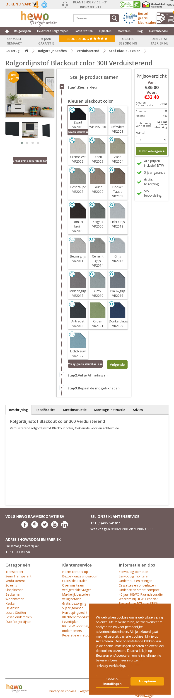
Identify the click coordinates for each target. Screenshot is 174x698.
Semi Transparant (18, 576)
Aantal (140, 132)
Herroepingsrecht (74, 612)
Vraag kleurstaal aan (85, 364)
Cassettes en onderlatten (137, 585)
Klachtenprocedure (76, 617)
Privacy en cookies (62, 691)
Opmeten (105, 31)
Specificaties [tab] (45, 410)
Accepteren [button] (147, 681)
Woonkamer (14, 599)
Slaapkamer (14, 590)
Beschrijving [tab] (18, 410)
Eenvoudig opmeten (133, 571)
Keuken (10, 603)
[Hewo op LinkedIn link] (64, 527)
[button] (165, 605)
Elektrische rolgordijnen (52, 31)
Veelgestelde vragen (77, 590)
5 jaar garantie (72, 608)
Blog (140, 31)
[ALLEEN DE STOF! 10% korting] (30, 93)
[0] (168, 18)
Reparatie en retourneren (80, 635)
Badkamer (13, 594)
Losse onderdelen (18, 617)
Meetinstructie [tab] (75, 410)
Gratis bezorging (74, 603)
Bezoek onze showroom (80, 576)
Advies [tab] (138, 410)
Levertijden (70, 621)
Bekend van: (18, 4)
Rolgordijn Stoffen (52, 51)
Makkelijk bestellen (76, 594)
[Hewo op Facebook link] (24, 527)
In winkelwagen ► (152, 151)
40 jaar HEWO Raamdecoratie (141, 594)
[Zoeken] (114, 18)
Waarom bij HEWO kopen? (138, 599)
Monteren (124, 31)
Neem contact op (75, 571)
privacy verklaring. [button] (111, 666)
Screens (11, 585)
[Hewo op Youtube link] (54, 527)
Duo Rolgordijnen (18, 621)
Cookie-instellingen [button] (112, 681)
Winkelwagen (145, 695)
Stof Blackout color (124, 51)
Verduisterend (88, 51)
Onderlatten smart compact (139, 590)
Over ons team (73, 585)
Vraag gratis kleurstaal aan (30, 160)
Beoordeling (78, 39)
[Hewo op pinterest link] (34, 527)
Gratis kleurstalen (74, 581)
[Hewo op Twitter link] (44, 527)
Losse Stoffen (84, 31)
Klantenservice (158, 31)
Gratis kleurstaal (78, 132)
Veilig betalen (71, 599)
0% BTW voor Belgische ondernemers (79, 628)
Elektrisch (12, 608)
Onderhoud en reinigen (135, 581)
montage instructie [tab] (109, 410)
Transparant (14, 571)
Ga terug (12, 51)
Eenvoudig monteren (134, 576)
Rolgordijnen (22, 31)
